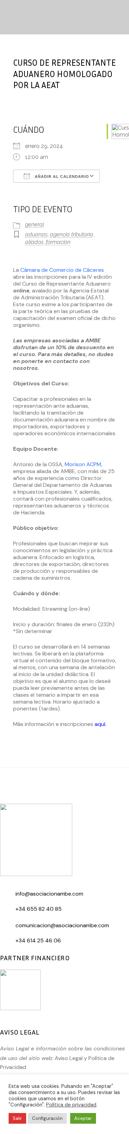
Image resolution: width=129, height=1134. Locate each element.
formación (58, 242)
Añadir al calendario (61, 176)
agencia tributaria (71, 234)
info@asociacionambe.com (49, 893)
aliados (34, 242)
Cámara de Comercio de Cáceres (62, 270)
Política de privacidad (71, 1105)
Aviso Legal (69, 1058)
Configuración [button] (47, 1118)
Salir (17, 1118)
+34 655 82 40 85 (38, 908)
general (34, 224)
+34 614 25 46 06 (38, 940)
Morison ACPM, (83, 464)
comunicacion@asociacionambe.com (62, 925)
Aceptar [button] (83, 1118)
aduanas (36, 234)
